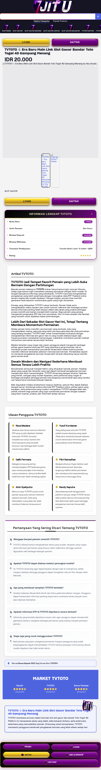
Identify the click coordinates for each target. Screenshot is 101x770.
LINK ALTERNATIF (76, 754)
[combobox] (47, 16)
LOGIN (26, 42)
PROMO (28, 747)
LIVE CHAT (52, 761)
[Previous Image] (5, 110)
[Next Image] (96, 110)
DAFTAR (75, 42)
